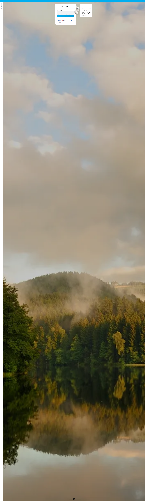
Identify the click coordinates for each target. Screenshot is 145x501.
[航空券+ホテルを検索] (1, 8)
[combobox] (60, 10)
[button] (1, 1)
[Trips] (1, 12)
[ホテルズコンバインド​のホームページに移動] (5, 1)
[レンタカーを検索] (1, 6)
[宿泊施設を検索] (1, 5)
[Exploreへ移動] (1, 10)
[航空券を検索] (1, 3)
